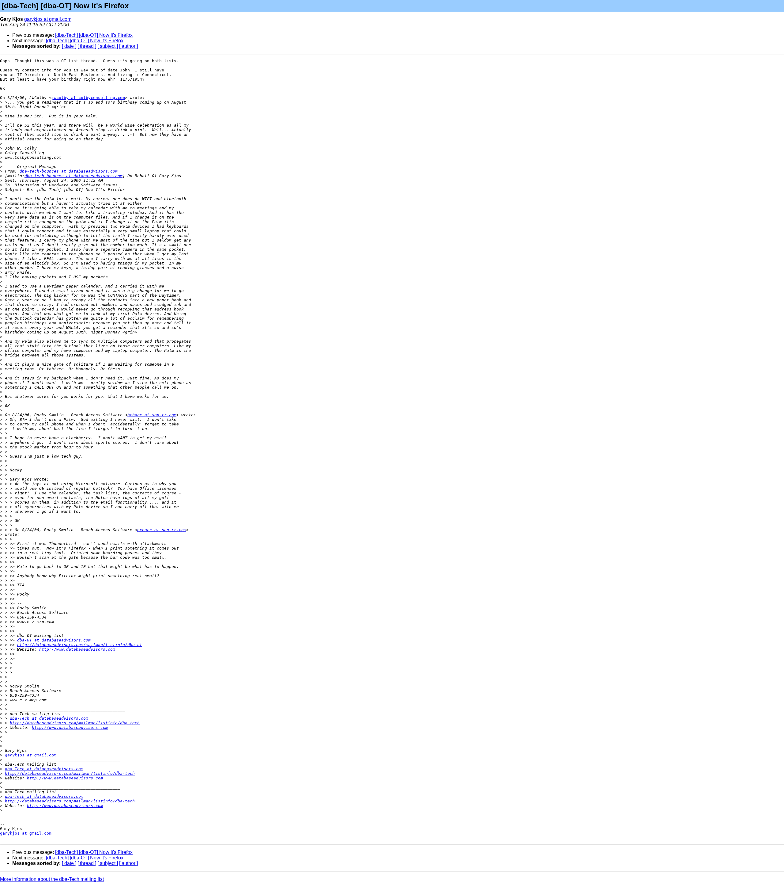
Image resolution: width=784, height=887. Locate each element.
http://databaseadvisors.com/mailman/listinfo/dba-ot (79, 644)
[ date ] (69, 46)
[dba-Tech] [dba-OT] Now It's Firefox (94, 35)
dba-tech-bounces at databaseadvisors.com (69, 171)
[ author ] (128, 46)
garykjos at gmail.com (47, 19)
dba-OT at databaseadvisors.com (54, 640)
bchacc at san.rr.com (151, 415)
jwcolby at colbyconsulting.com (88, 97)
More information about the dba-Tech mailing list (52, 879)
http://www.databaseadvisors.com (77, 649)
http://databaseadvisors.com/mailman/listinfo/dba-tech (75, 723)
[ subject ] (107, 46)
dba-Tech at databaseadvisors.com (49, 718)
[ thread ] (86, 46)
